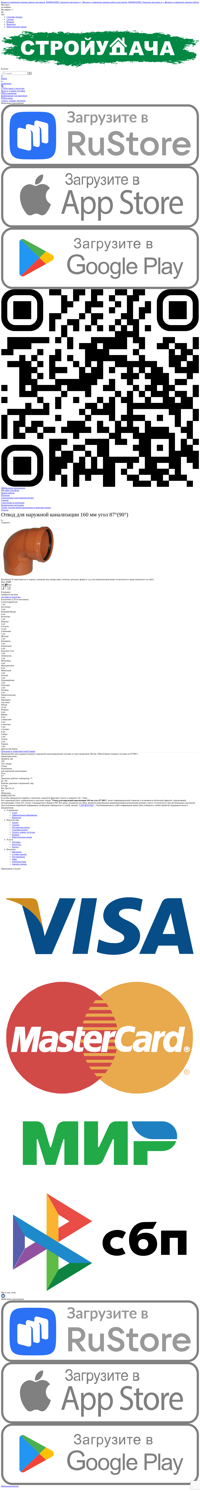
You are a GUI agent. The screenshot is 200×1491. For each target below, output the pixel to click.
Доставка (16, 842)
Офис (14, 859)
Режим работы (8, 493)
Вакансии (11, 24)
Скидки (10, 19)
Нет (3, 14)
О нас (14, 812)
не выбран (6, 7)
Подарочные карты (21, 827)
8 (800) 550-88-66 (11, 490)
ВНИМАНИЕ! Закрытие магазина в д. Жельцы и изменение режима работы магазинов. (77, 2)
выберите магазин (9, 594)
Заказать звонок (19, 864)
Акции (15, 822)
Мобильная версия (9, 1486)
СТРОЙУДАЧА (86, 805)
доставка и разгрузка (10, 597)
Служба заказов (19, 854)
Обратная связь (19, 861)
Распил (15, 847)
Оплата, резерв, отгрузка (23, 832)
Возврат (10, 22)
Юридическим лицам (16, 27)
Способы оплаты (14, 17)
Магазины (16, 852)
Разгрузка (16, 844)
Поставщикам (18, 857)
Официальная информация (24, 815)
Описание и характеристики (14, 751)
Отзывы (31, 751)
